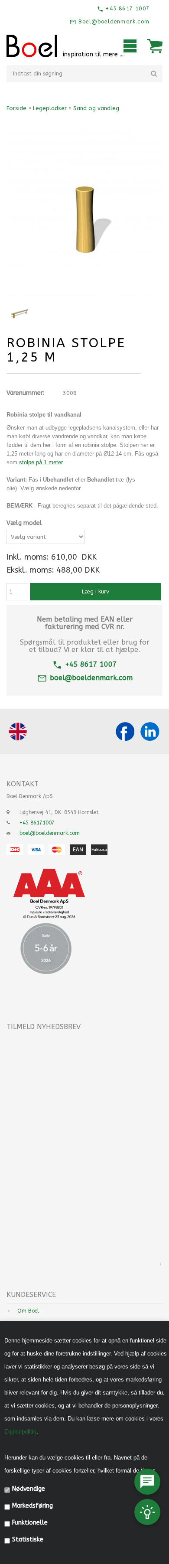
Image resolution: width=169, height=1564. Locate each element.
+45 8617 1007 (127, 9)
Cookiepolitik (20, 1431)
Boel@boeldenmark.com (113, 22)
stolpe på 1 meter (40, 462)
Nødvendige (28, 1488)
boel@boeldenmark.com (91, 678)
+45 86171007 (37, 823)
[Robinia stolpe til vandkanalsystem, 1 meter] (19, 313)
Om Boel (28, 1311)
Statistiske (27, 1539)
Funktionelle (30, 1522)
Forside (16, 108)
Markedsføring (32, 1505)
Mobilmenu (130, 45)
